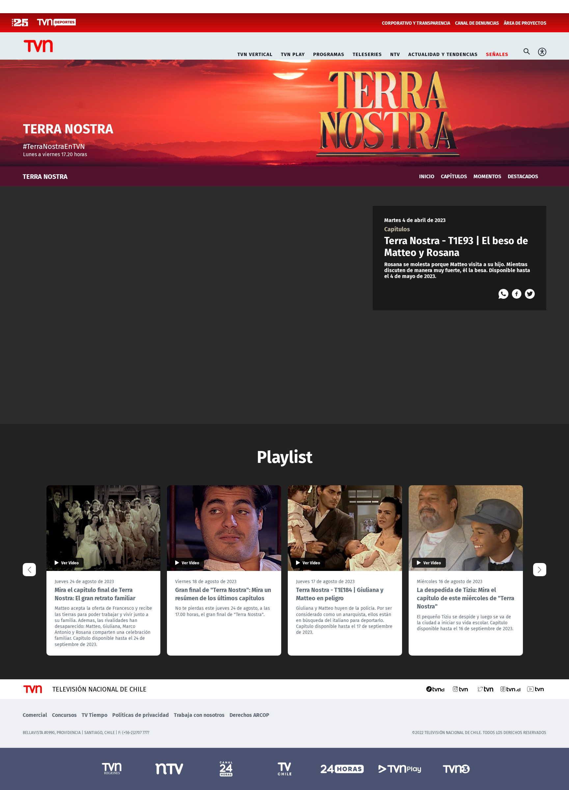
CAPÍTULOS (454, 176)
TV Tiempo (94, 715)
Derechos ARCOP (249, 715)
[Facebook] (517, 294)
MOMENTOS (487, 176)
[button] (539, 569)
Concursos (64, 715)
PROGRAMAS (328, 53)
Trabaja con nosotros (199, 715)
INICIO (426, 176)
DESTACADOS (523, 176)
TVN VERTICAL (255, 53)
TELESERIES (367, 53)
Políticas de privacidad (140, 715)
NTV (395, 53)
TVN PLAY (293, 53)
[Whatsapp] (503, 294)
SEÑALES (497, 53)
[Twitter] (530, 294)
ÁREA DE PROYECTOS (525, 22)
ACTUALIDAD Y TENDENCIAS (443, 53)
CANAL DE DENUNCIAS (477, 22)
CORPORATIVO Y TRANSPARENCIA (416, 22)
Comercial (35, 715)
